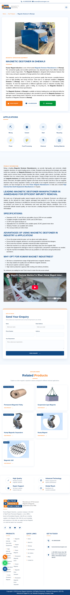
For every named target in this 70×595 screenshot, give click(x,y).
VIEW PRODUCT (8, 408)
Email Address (39, 323)
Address (38, 331)
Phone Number (9, 331)
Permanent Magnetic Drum (17, 558)
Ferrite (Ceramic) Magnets (8, 577)
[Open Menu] (66, 7)
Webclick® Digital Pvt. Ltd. (24, 593)
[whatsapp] (5, 563)
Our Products (11, 14)
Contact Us (30, 560)
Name (7, 323)
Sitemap (30, 546)
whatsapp (49, 103)
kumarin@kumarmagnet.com (41, 1)
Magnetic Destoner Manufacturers (46, 68)
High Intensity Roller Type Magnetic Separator (9, 553)
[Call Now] (5, 557)
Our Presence (31, 549)
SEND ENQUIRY (14, 103)
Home (4, 14)
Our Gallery (30, 553)
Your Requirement (10, 338)
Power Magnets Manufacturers (39, 184)
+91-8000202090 (26, 1)
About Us (30, 542)
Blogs (29, 556)
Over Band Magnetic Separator (9, 569)
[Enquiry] (5, 569)
